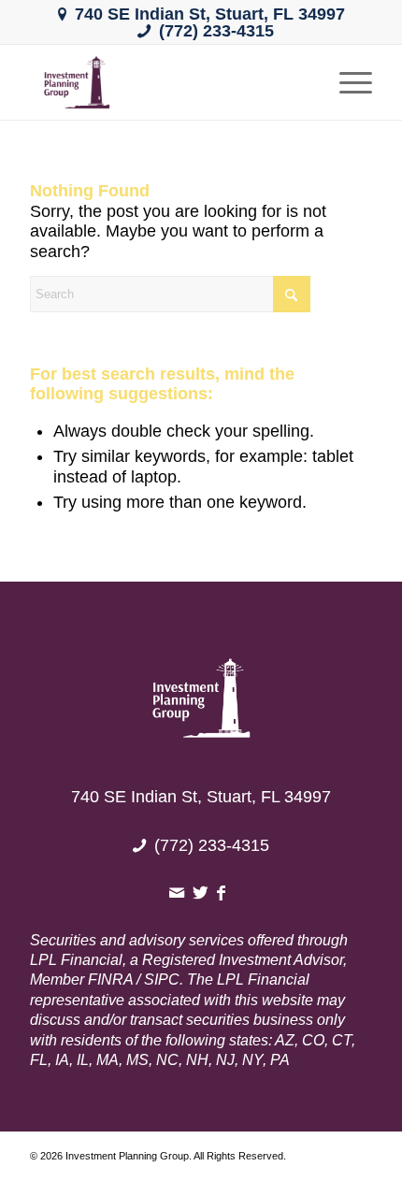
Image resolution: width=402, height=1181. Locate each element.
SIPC (161, 979)
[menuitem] (346, 82)
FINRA (110, 979)
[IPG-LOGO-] (166, 82)
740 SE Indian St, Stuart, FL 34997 (210, 14)
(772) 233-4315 (216, 31)
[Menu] (346, 82)
